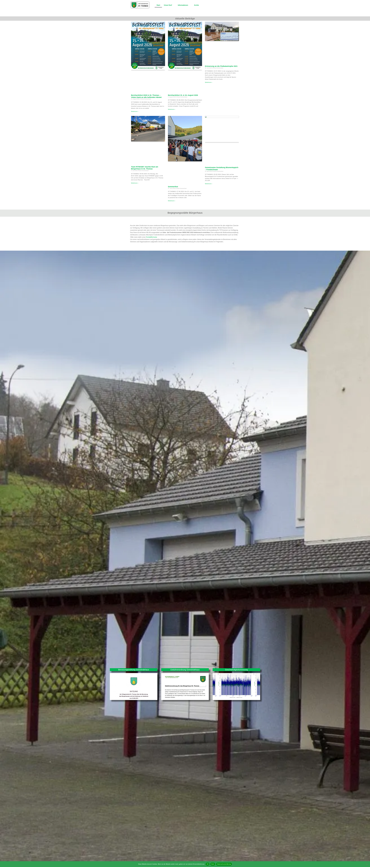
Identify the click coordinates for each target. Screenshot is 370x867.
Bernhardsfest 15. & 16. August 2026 (183, 95)
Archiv (196, 5)
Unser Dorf (168, 5)
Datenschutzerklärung (224, 864)
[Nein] (367, 864)
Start (158, 5)
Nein (212, 864)
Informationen (183, 5)
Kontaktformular (151, 237)
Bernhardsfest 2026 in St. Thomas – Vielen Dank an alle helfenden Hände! (146, 96)
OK (208, 864)
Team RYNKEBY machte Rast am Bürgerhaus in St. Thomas (144, 168)
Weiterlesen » (134, 111)
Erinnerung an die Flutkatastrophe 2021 (221, 66)
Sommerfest (173, 187)
